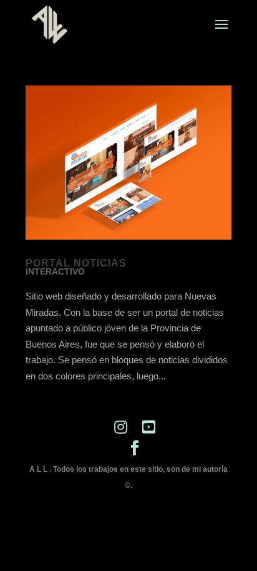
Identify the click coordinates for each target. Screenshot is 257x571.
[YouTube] (148, 427)
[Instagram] (120, 427)
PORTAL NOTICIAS (76, 263)
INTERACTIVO (55, 271)
